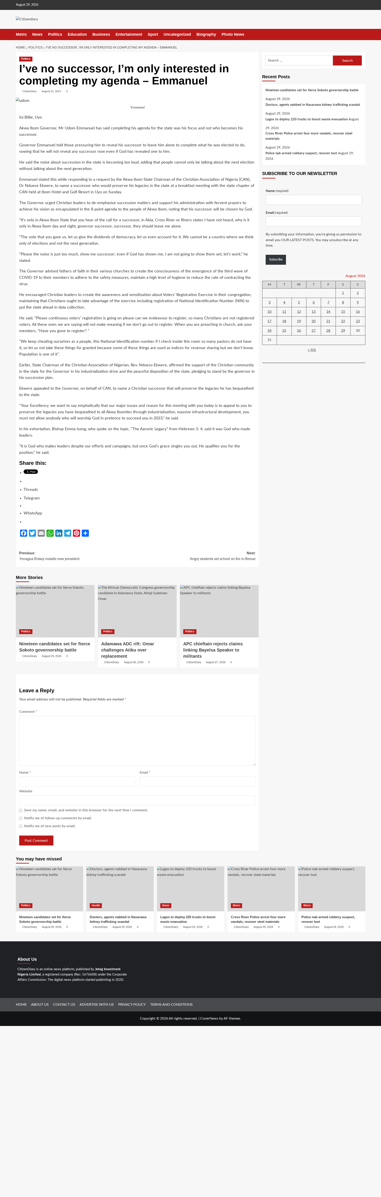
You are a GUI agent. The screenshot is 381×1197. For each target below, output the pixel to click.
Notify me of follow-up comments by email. (58, 818)
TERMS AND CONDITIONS (171, 1004)
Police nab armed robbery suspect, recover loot (301, 153)
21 (328, 321)
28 (328, 330)
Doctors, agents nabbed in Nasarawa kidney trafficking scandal (312, 104)
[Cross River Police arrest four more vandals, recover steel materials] (261, 888)
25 (284, 330)
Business (101, 34)
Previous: (49, 556)
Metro (21, 34)
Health (96, 905)
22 (343, 321)
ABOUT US (40, 1004)
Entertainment (129, 34)
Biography (206, 34)
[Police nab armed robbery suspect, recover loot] (331, 888)
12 (299, 311)
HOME (21, 1004)
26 (299, 330)
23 (358, 321)
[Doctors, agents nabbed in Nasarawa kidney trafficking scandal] (120, 888)
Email (145, 772)
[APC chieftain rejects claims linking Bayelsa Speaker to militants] (219, 611)
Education (77, 34)
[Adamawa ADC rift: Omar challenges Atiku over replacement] (137, 611)
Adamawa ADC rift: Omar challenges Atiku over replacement (127, 650)
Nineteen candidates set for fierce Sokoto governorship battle (312, 90)
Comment (28, 711)
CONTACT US (64, 1004)
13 (314, 311)
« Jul (312, 350)
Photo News (233, 34)
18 (284, 321)
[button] (362, 34)
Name (25, 772)
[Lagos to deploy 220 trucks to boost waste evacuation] (190, 888)
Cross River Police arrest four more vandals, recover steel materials (308, 136)
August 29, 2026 (52, 656)
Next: (223, 556)
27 (314, 330)
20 (314, 321)
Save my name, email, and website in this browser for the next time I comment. (86, 810)
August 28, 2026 (134, 662)
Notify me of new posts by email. (50, 826)
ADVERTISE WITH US (97, 1004)
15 (343, 311)
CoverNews (209, 1018)
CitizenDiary (29, 91)
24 (269, 330)
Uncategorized (177, 34)
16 (358, 311)
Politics (55, 34)
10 (269, 311)
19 (299, 321)
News (37, 34)
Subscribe (275, 259)
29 (343, 330)
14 (328, 311)
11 (284, 311)
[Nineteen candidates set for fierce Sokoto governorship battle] (55, 611)
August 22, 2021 (51, 91)
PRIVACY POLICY (132, 1004)
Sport (153, 34)
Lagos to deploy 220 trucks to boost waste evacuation (306, 119)
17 (269, 321)
